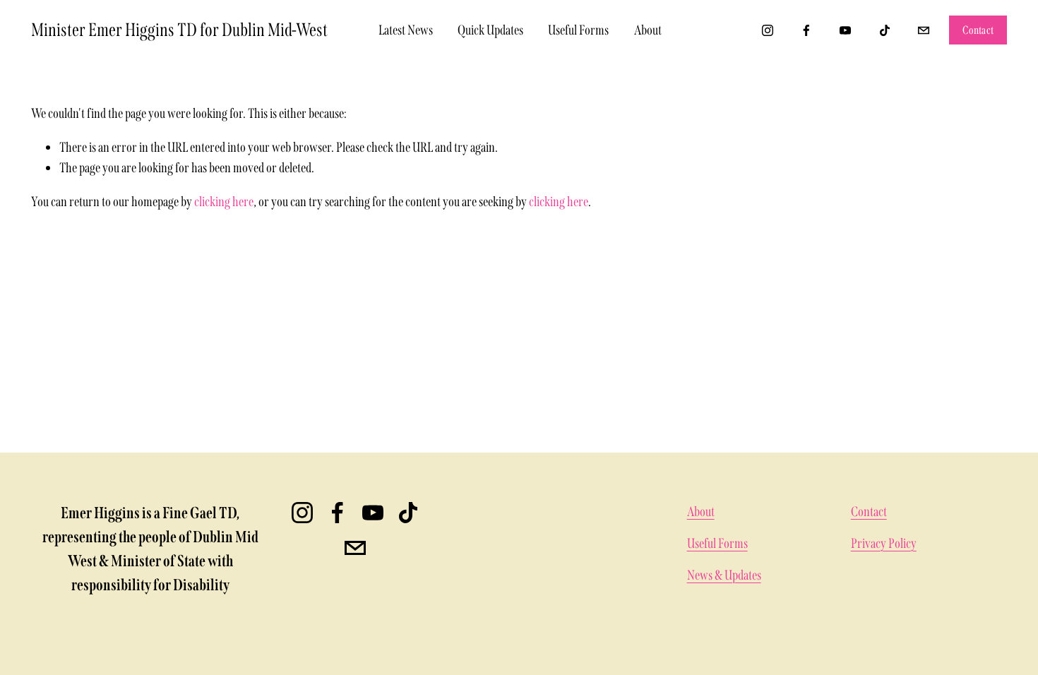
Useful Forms (578, 30)
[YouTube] (845, 30)
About (648, 30)
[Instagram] (767, 30)
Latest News (405, 30)
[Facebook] (806, 30)
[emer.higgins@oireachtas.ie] (924, 30)
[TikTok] (885, 30)
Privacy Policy (884, 543)
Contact (978, 30)
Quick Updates (490, 30)
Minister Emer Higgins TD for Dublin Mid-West (179, 30)
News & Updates (724, 575)
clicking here (223, 201)
